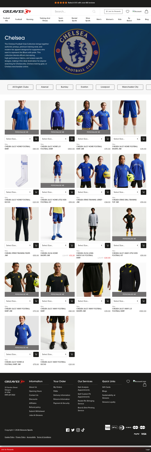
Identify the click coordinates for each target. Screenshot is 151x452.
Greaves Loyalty (108, 402)
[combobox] (75, 11)
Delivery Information (61, 395)
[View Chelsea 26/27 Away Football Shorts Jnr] (93, 280)
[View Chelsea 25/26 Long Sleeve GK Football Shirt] (93, 224)
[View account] (139, 381)
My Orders (57, 387)
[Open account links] (137, 11)
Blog (147, 19)
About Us (33, 387)
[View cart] (146, 11)
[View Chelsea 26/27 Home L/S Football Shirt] (58, 117)
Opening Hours (35, 391)
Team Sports (61, 19)
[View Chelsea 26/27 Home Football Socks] (22, 171)
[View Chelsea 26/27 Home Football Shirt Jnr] (93, 117)
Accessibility (31, 437)
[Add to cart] (36, 139)
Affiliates (32, 403)
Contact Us (33, 395)
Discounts (33, 399)
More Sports (88, 19)
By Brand (129, 19)
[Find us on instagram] (78, 430)
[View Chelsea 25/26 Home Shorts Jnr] (58, 224)
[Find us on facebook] (67, 430)
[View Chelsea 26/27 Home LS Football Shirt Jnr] (22, 333)
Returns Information (61, 399)
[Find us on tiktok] (83, 430)
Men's (99, 19)
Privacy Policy (21, 437)
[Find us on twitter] (73, 430)
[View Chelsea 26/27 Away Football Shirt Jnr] (22, 280)
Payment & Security (61, 403)
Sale (138, 19)
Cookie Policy (10, 437)
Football (18, 19)
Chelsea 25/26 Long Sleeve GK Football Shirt (84, 255)
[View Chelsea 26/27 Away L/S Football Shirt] (129, 280)
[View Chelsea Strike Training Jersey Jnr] (93, 171)
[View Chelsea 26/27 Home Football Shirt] (22, 117)
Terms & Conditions (44, 437)
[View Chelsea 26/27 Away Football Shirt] (58, 280)
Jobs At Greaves (36, 415)
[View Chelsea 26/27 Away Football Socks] (58, 333)
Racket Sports (74, 19)
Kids (119, 19)
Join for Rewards (114, 11)
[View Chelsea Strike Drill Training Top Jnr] (129, 171)
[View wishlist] (128, 11)
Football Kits (6, 19)
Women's (109, 19)
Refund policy (35, 407)
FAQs (55, 391)
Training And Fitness (45, 19)
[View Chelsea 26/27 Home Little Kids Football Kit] (58, 171)
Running (30, 19)
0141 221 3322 (10, 395)
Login (148, 450)
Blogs (104, 391)
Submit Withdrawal (37, 411)
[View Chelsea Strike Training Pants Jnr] (22, 224)
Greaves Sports (26, 430)
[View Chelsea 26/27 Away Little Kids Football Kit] (129, 224)
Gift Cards (106, 387)
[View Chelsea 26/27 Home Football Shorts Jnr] (129, 117)
